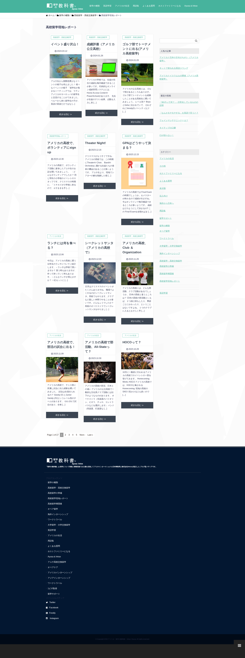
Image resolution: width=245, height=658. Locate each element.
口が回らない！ (167, 135)
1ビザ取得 (52, 588)
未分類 (163, 188)
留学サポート (166, 218)
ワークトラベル (167, 238)
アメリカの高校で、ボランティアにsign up (61, 147)
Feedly (52, 613)
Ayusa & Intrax (191, 6)
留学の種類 (94, 6)
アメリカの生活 (122, 6)
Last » (90, 435)
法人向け (164, 196)
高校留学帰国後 (167, 274)
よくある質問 (149, 6)
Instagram (54, 618)
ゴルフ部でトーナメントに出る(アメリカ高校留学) (136, 48)
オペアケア (53, 567)
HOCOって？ (131, 342)
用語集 (136, 6)
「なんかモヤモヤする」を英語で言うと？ (179, 113)
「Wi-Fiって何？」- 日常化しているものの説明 (179, 104)
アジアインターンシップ (59, 578)
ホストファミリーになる (169, 6)
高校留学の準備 (167, 266)
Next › (82, 435)
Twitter (52, 602)
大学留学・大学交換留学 (171, 246)
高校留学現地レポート (170, 281)
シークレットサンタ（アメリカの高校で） (99, 247)
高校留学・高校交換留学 (171, 261)
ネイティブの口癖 (168, 128)
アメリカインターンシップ (60, 572)
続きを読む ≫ (65, 114)
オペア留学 (165, 231)
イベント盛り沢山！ (65, 44)
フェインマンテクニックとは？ (174, 120)
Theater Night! (95, 143)
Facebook (53, 608)
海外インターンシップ (170, 253)
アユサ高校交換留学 (57, 562)
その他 (163, 166)
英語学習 (107, 6)
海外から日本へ (167, 203)
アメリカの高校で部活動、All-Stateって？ (99, 346)
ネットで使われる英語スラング (174, 68)
